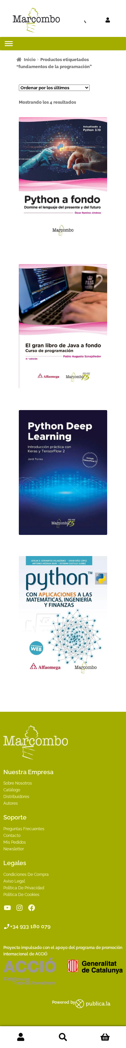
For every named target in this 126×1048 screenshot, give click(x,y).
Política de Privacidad (23, 888)
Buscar (63, 1037)
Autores (10, 803)
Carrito (105, 1037)
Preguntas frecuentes (23, 829)
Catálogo (11, 790)
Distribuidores (16, 796)
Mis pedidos (14, 842)
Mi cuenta (21, 1037)
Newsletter (13, 849)
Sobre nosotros (17, 783)
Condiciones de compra (26, 874)
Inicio (30, 59)
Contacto (11, 835)
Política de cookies (21, 894)
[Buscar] (75, 20)
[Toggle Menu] (9, 43)
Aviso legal (14, 881)
